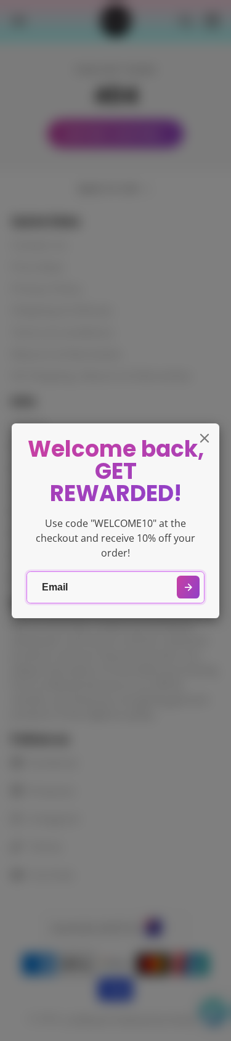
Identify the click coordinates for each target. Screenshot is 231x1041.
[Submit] (188, 587)
